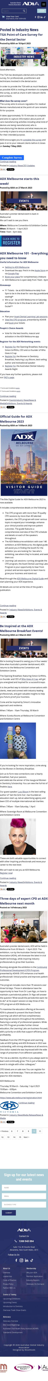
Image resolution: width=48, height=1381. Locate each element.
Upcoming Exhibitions (11, 1299)
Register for (10, 346)
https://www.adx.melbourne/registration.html (21, 1097)
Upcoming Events (10, 1303)
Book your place (12, 276)
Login (41, 11)
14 (14, 1137)
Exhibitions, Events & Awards (19, 403)
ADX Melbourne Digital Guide (30, 578)
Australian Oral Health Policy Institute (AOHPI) (20, 1329)
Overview (6, 1273)
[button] (12, 157)
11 (40, 1131)
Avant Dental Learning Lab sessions (31, 316)
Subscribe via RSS (3, 169)
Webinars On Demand (35, 1284)
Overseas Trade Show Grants (14, 1310)
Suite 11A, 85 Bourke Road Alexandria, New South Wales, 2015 (24, 1248)
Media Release (29, 1115)
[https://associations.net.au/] (14, 1367)
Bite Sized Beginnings (11, 1325)
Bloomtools (30, 1350)
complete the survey (32, 139)
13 (8, 1137)
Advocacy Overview (10, 1321)
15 (20, 1137)
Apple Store (40, 270)
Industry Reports (33, 1280)
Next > (26, 1137)
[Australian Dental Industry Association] (24, 4)
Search (24, 11)
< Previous (4, 1131)
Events (12, 400)
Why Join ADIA (31, 1273)
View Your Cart (16, 18)
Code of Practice (9, 1280)
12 (2, 1137)
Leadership (7, 1276)
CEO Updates (29, 165)
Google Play (13, 273)
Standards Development (13, 1332)
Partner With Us (9, 1288)
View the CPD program (15, 319)
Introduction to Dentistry (13, 1306)
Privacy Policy (8, 1284)
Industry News (16, 165)
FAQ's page (9, 377)
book (11, 323)
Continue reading (8, 161)
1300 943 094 (26, 1241)
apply (18, 388)
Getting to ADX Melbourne (17, 267)
